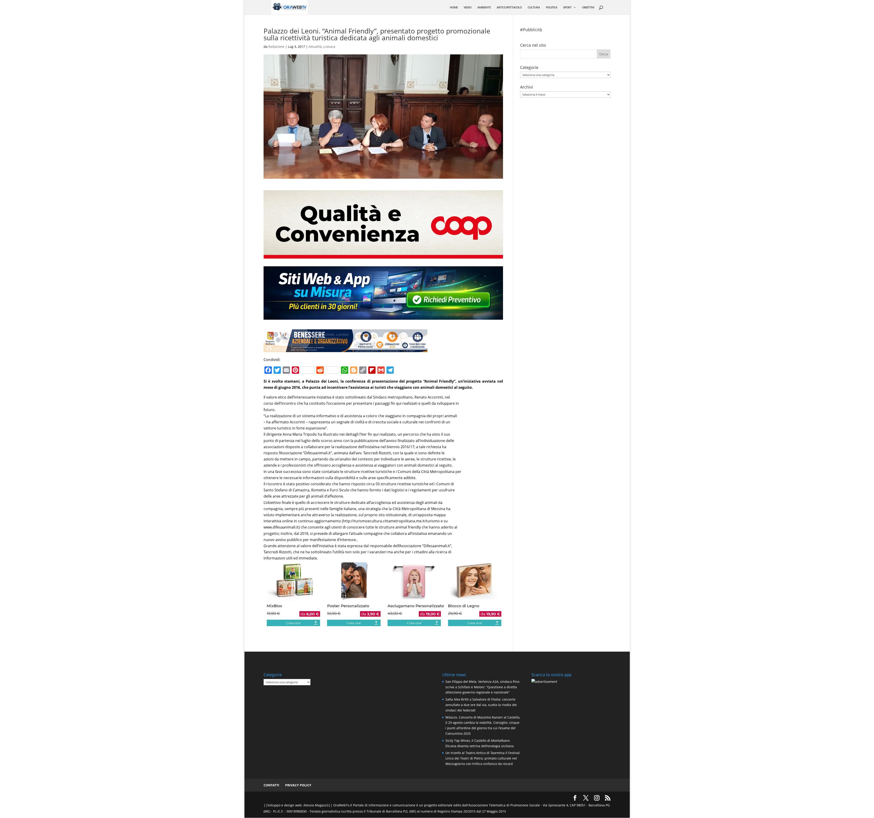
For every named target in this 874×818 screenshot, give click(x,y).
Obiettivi (588, 7)
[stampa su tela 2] (383, 623)
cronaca (329, 46)
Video (467, 7)
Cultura (534, 7)
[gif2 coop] (383, 255)
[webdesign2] (383, 321)
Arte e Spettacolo (509, 7)
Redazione (276, 46)
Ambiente (484, 7)
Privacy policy (298, 785)
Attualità (315, 46)
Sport (567, 7)
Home (454, 7)
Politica (551, 7)
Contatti (271, 785)
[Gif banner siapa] (345, 348)
